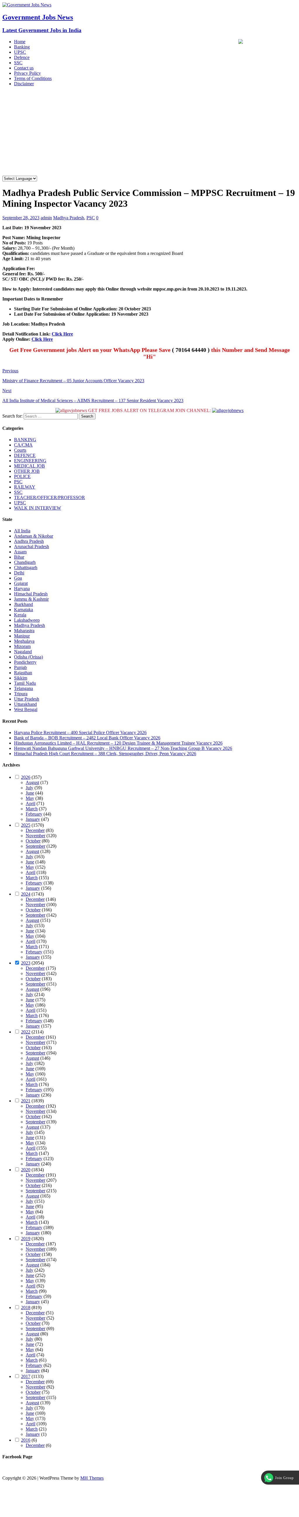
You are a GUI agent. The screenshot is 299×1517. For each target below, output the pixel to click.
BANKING (25, 439)
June (30, 792)
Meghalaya (24, 641)
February (34, 814)
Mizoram (22, 646)
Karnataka (23, 609)
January (33, 819)
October (33, 840)
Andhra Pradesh (29, 541)
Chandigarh (25, 562)
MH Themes (92, 1478)
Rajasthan (23, 672)
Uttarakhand (25, 704)
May (30, 798)
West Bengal (25, 709)
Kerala (20, 614)
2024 (25, 894)
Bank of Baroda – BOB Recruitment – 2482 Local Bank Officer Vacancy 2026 (87, 737)
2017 (25, 1376)
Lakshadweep (27, 620)
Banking (22, 46)
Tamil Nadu (25, 683)
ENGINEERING (30, 460)
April (30, 803)
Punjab (20, 667)
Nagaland (23, 651)
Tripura (20, 693)
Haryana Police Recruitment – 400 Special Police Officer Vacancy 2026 (80, 732)
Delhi (19, 572)
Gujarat (21, 583)
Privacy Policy (27, 73)
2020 (25, 1169)
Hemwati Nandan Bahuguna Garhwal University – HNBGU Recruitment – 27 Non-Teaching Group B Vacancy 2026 (123, 748)
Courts (20, 450)
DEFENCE (25, 455)
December (35, 830)
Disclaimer (24, 83)
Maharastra (24, 630)
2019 (25, 1238)
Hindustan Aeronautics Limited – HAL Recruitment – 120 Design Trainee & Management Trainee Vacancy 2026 (118, 743)
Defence (21, 57)
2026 (25, 777)
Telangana (23, 688)
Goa (18, 578)
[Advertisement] (149, 132)
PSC (90, 217)
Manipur (22, 635)
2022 (25, 1031)
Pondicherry (25, 662)
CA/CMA (23, 444)
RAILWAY (24, 486)
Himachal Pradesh (31, 593)
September (35, 846)
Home (19, 41)
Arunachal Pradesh (31, 546)
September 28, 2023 (20, 217)
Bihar (19, 557)
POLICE (22, 476)
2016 (25, 1440)
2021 (25, 1100)
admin (46, 217)
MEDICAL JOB (29, 465)
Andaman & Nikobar (33, 536)
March (32, 808)
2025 (25, 825)
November (35, 835)
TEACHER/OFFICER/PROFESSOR (49, 497)
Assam (20, 551)
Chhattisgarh (25, 567)
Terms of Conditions (33, 78)
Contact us (24, 67)
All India (22, 530)
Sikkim (20, 677)
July (29, 787)
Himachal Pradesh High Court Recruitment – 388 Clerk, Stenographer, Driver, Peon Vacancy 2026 (105, 753)
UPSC (20, 52)
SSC (18, 62)
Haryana (22, 588)
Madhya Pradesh (68, 217)
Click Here (62, 333)
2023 (25, 962)
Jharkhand (23, 604)
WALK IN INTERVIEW (37, 507)
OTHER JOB (27, 471)
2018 (25, 1307)
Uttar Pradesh (26, 698)
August (32, 782)
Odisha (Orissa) (28, 656)
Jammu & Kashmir (31, 599)
